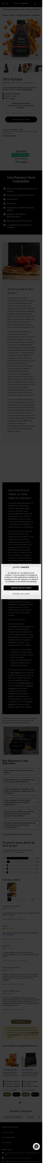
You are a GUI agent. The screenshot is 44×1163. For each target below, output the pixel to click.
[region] (21, 581)
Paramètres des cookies (21, 594)
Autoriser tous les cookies (21, 588)
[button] (36, 1146)
